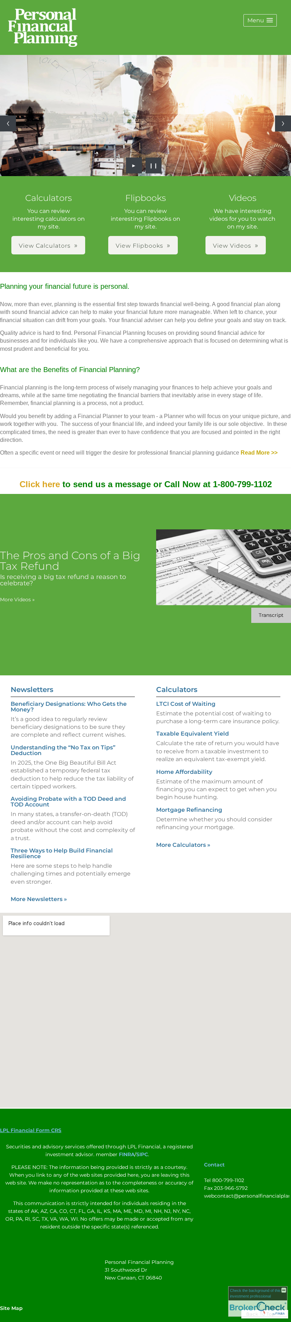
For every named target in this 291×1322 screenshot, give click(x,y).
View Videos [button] (232, 245)
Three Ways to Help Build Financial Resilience (62, 853)
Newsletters (32, 689)
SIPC (142, 1154)
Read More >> (259, 453)
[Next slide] (283, 123)
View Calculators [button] (45, 245)
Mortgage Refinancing (189, 809)
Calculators (176, 689)
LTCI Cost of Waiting (185, 704)
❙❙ (153, 165)
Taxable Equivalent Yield (192, 733)
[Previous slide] (8, 123)
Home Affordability (184, 772)
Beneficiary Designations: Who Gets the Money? (69, 707)
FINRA (126, 1154)
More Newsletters (39, 899)
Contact (214, 1164)
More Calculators (183, 845)
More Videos (17, 599)
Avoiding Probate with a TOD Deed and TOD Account (68, 801)
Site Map (11, 1308)
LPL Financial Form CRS (30, 1130)
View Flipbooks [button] (139, 245)
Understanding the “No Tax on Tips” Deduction (63, 750)
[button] (260, 20)
